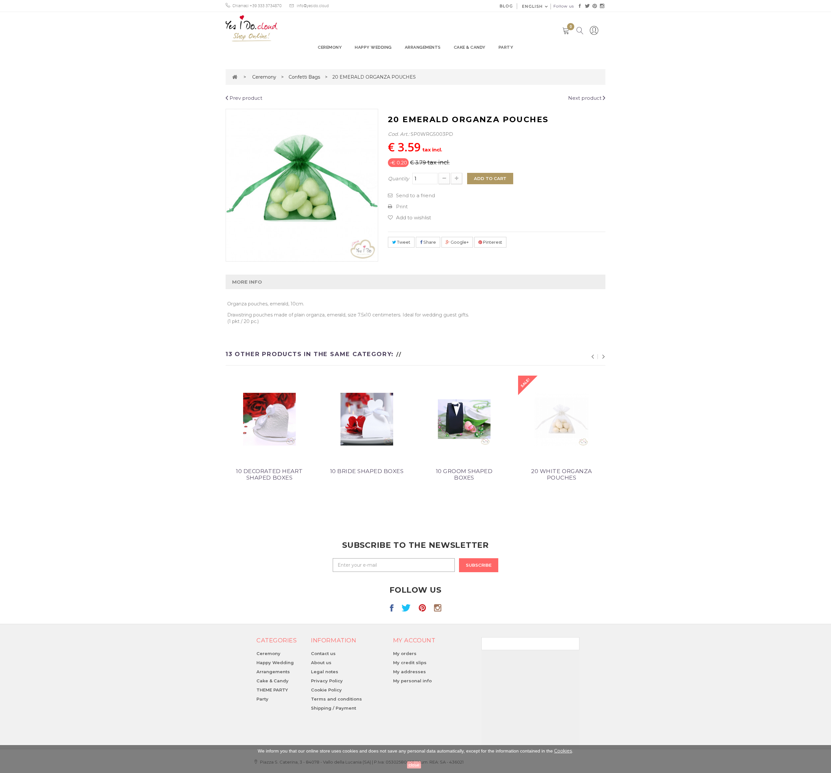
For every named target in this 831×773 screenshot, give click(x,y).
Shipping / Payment (333, 708)
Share (429, 242)
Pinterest (492, 242)
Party (506, 47)
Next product (585, 98)
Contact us (323, 653)
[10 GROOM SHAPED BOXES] (464, 419)
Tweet (403, 242)
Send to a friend (415, 195)
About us (321, 662)
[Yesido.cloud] (252, 28)
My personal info (412, 680)
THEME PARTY (272, 689)
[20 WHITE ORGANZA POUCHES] (561, 419)
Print (402, 206)
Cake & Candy (470, 47)
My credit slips (410, 662)
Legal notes (324, 671)
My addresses (409, 671)
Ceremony (330, 47)
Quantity (398, 178)
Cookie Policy (326, 689)
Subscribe (478, 565)
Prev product (245, 98)
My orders (404, 653)
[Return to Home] (234, 77)
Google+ (459, 242)
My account (414, 640)
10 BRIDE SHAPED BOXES (367, 471)
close (414, 764)
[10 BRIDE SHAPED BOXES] (366, 419)
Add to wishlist (413, 217)
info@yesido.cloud (313, 6)
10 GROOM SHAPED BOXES (464, 474)
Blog (506, 6)
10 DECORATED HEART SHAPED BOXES (269, 474)
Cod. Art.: (398, 134)
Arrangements (423, 47)
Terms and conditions (336, 699)
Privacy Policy (327, 680)
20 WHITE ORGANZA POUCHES (561, 474)
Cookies (563, 751)
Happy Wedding (373, 47)
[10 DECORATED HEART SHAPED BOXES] (269, 419)
